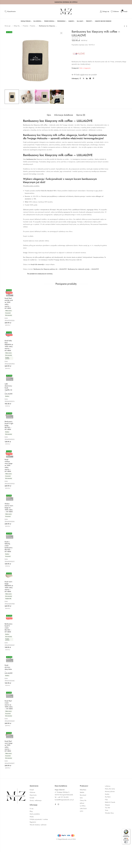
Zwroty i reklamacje (35, 800)
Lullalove (107, 786)
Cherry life (83, 800)
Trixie (106, 810)
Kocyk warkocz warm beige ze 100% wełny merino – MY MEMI (8, 465)
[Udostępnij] (19, 844)
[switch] (126, 842)
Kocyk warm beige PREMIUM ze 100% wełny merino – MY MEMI (9, 587)
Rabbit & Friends (110, 802)
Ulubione (32, 792)
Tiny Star (107, 808)
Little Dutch (83, 808)
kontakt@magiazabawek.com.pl (64, 800)
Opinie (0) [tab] (80, 114)
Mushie (107, 794)
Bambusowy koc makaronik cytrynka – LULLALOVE (83, 269)
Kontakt (32, 798)
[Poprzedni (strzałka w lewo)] (10, 848)
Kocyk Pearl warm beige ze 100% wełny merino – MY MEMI (8, 746)
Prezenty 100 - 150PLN (33, 26)
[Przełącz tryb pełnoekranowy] (14, 844)
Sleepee (107, 805)
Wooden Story (109, 813)
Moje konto (33, 795)
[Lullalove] (79, 53)
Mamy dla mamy (110, 789)
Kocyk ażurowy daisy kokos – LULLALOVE (8, 669)
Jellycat (82, 803)
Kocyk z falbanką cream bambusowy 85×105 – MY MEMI (8, 547)
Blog (31, 811)
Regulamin (33, 822)
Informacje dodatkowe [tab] (63, 114)
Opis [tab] (49, 114)
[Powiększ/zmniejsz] (9, 844)
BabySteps (83, 790)
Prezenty (25, 26)
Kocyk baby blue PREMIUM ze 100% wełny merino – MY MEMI (9, 345)
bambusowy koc (31, 159)
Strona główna (8, 26)
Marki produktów (35, 814)
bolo (81, 798)
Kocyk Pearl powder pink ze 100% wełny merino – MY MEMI (9, 303)
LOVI (81, 811)
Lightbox (61, 33)
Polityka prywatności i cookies (39, 819)
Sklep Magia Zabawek (17, 26)
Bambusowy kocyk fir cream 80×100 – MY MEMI (8, 628)
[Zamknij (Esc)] (24, 844)
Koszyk (32, 790)
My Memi (108, 797)
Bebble (82, 792)
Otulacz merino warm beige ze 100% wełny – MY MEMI (9, 508)
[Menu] (129, 830)
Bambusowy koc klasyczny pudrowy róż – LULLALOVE (50, 269)
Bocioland (83, 795)
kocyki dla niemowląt (37, 264)
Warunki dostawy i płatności (38, 825)
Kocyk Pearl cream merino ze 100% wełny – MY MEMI (9, 705)
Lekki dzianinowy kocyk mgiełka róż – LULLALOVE (8, 389)
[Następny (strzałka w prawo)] (18, 848)
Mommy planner (110, 791)
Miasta (32, 817)
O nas (31, 809)
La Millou (82, 806)
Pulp (106, 799)
